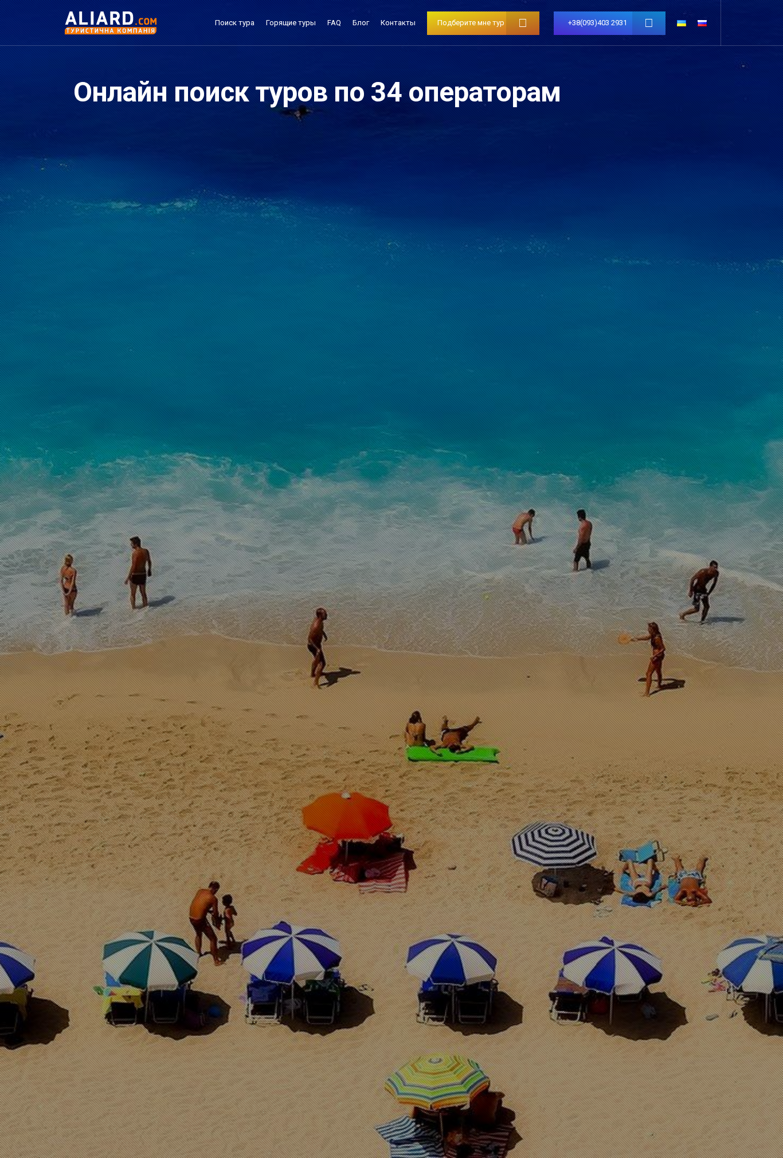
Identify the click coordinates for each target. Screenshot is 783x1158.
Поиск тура (235, 22)
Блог (361, 22)
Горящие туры (291, 22)
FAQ (334, 22)
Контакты (398, 22)
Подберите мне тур (470, 22)
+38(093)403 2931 (597, 22)
